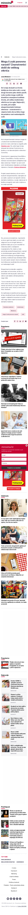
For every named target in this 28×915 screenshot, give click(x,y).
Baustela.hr (14, 891)
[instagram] (11, 899)
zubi (23, 314)
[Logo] (7, 2)
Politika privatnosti (14, 882)
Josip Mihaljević (6, 76)
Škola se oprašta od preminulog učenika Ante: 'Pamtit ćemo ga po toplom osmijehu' (18, 813)
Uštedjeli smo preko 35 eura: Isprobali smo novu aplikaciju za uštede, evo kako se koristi (14, 602)
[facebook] (17, 899)
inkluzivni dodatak (8, 862)
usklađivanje (6, 859)
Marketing (14, 873)
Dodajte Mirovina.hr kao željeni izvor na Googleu (14, 80)
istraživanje (20, 307)
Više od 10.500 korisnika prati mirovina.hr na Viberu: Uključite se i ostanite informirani (12, 575)
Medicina (13, 310)
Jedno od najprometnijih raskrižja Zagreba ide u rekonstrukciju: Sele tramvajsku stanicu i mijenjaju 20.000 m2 (17, 833)
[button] (26, 209)
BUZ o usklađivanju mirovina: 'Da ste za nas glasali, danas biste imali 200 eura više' (18, 748)
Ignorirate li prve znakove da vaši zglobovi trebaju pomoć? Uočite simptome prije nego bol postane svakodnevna (11, 433)
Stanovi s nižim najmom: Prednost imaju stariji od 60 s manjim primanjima (17, 697)
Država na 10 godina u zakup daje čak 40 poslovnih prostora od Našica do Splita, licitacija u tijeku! (18, 845)
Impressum (14, 871)
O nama (14, 868)
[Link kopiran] (23, 321)
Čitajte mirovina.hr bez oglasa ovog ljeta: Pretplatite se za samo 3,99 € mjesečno (12, 351)
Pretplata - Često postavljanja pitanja (14, 885)
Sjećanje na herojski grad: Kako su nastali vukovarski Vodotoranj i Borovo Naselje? (13, 405)
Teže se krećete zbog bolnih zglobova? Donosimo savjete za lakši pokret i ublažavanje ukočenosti (13, 547)
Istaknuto (6, 57)
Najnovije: (3, 6)
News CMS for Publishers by (14, 906)
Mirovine (14, 690)
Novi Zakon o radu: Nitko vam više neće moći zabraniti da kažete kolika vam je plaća (17, 721)
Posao (14, 879)
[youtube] (8, 899)
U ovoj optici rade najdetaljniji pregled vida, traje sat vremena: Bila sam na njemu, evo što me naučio (13, 520)
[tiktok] (14, 899)
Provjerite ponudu (14, 231)
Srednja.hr (14, 888)
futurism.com (5, 146)
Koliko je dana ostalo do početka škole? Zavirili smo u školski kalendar (17, 822)
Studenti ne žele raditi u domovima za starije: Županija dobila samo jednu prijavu (18, 709)
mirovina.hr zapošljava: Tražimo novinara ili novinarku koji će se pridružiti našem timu (11, 378)
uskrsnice (20, 862)
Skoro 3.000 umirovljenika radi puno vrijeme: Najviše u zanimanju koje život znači (18, 735)
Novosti (13, 702)
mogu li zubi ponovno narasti (10, 314)
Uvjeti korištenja (14, 876)
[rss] (20, 899)
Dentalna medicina (8, 307)
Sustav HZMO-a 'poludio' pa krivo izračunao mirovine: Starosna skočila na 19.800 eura (17, 684)
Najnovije (5, 675)
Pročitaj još (5, 807)
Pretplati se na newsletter (14, 468)
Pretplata (19, 2)
